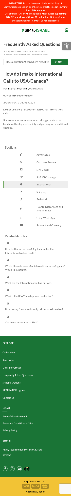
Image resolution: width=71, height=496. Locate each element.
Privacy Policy (9, 430)
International (39, 51)
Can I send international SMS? (21, 322)
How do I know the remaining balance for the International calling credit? (29, 251)
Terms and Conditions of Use (17, 423)
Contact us (8, 397)
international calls (17, 88)
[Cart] (67, 30)
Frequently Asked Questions (18, 51)
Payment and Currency (48, 225)
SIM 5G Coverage (46, 177)
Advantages (43, 154)
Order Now (8, 352)
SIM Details (43, 169)
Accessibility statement (14, 416)
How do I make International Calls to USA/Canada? (27, 54)
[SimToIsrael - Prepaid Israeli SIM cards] (35, 29)
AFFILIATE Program (13, 390)
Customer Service (46, 162)
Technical (41, 199)
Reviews (6, 455)
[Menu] (4, 30)
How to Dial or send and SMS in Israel (49, 208)
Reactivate (8, 360)
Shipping (41, 191)
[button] (66, 46)
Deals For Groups (11, 367)
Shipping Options (11, 382)
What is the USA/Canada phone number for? (29, 296)
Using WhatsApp (45, 217)
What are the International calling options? (28, 282)
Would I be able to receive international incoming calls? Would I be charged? (35, 268)
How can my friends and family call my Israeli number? (34, 309)
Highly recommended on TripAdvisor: (22, 449)
